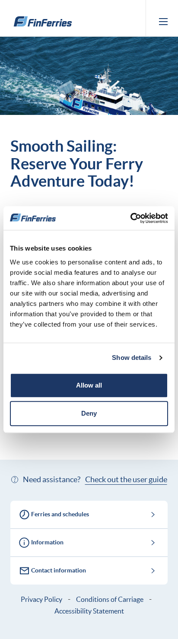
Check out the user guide (126, 479)
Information (47, 542)
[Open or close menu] (163, 21)
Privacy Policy (41, 599)
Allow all (89, 385)
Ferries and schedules (60, 514)
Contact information (58, 570)
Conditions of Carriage (109, 599)
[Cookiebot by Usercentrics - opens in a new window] (130, 218)
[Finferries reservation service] (42, 21)
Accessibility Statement (89, 611)
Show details (131, 357)
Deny (89, 413)
